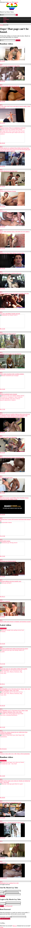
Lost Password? (8, 906)
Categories (6, 19)
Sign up (2, 896)
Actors (5, 22)
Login (10, 2)
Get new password (5, 918)
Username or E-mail (5, 917)
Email (1, 892)
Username (2, 891)
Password (2, 894)
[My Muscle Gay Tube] (12, 9)
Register (16, 2)
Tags (4, 20)
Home (5, 17)
